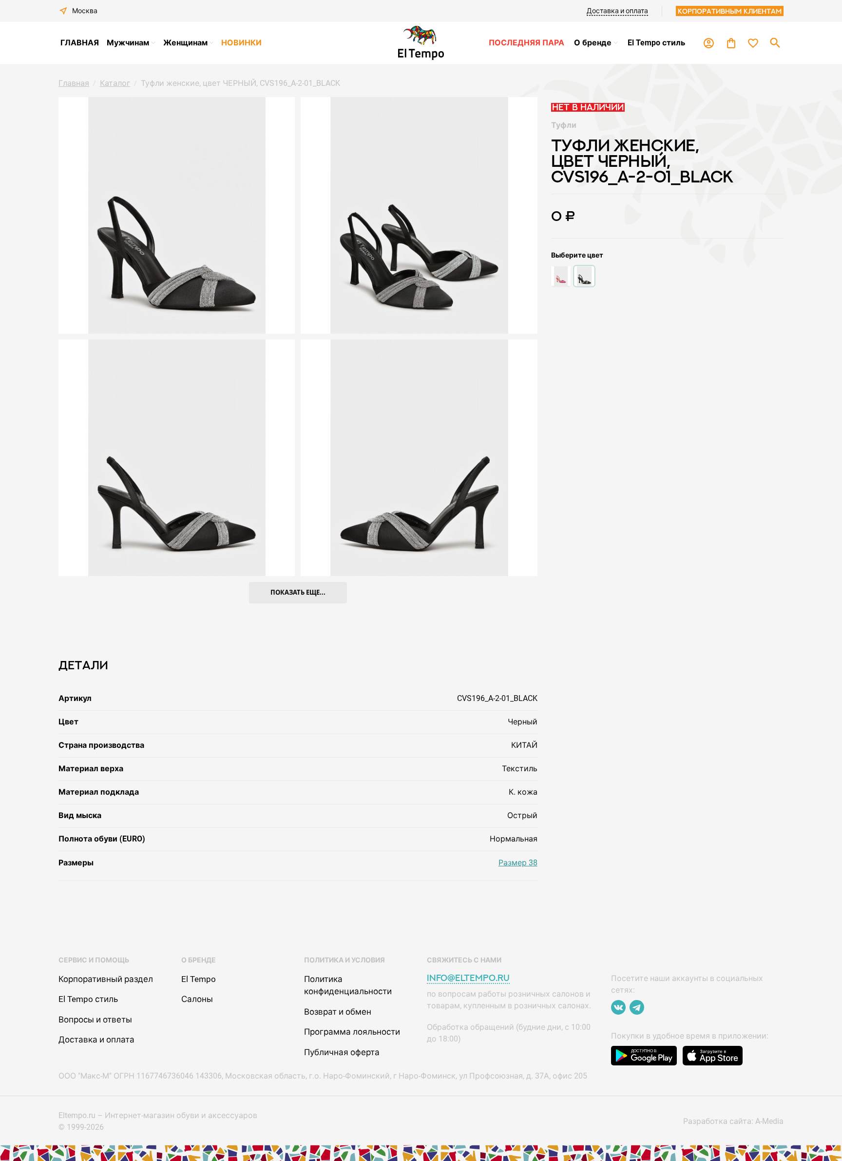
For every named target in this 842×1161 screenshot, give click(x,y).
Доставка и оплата (617, 11)
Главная (73, 83)
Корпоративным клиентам (730, 11)
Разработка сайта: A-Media (733, 1121)
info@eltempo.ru (468, 977)
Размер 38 (517, 862)
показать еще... (297, 592)
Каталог (115, 83)
